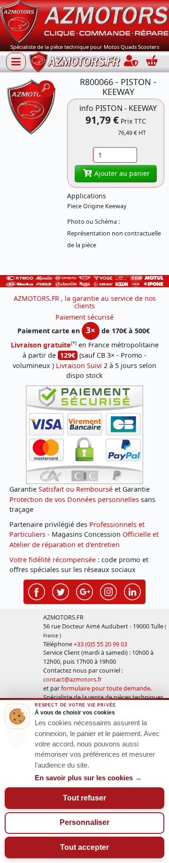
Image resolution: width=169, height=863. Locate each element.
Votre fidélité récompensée (52, 559)
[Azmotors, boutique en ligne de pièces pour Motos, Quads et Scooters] (84, 20)
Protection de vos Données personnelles (74, 499)
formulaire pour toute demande (105, 688)
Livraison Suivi (79, 365)
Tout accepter (84, 847)
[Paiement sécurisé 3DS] (84, 434)
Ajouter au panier (121, 173)
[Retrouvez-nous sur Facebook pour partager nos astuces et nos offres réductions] (36, 590)
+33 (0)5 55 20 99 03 (100, 644)
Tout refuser (84, 798)
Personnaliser (84, 822)
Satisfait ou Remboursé (75, 489)
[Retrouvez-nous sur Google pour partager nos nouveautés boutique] (84, 590)
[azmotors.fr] (74, 61)
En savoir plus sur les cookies (88, 778)
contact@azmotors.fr (72, 679)
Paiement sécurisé (84, 317)
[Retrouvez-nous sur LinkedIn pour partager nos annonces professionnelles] (132, 590)
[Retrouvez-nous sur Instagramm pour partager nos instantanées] (108, 590)
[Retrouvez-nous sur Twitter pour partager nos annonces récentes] (60, 590)
